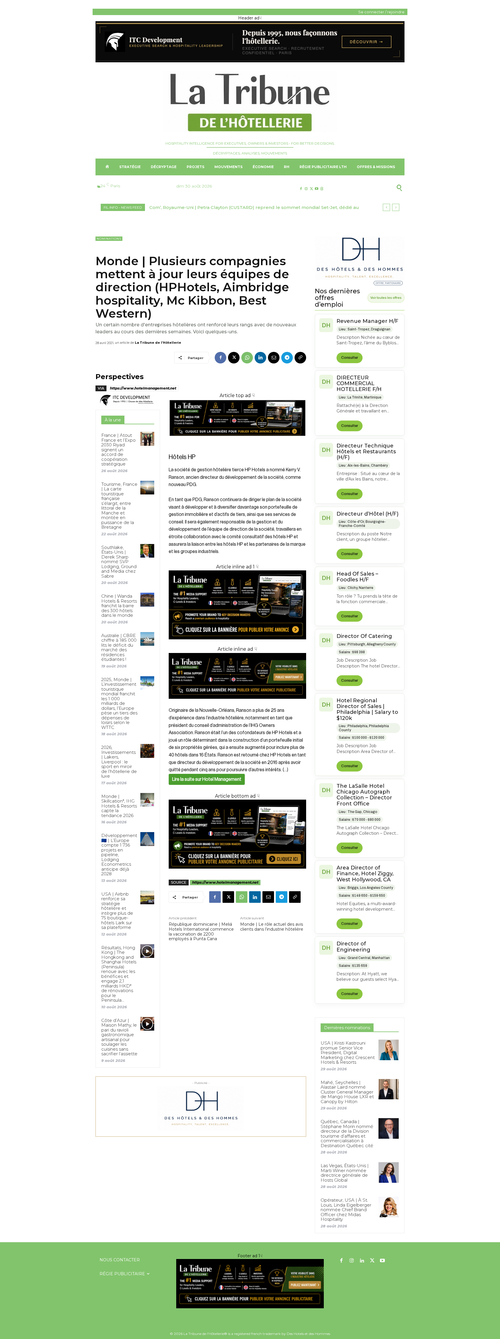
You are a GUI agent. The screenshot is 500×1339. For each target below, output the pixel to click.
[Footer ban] (250, 1283)
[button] (371, 188)
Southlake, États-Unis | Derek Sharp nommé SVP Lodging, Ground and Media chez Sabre (119, 562)
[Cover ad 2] (237, 604)
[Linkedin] (260, 357)
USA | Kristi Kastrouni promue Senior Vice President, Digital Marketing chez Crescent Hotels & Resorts (348, 1052)
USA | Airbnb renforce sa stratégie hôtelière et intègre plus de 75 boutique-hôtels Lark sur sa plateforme (117, 910)
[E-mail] (274, 357)
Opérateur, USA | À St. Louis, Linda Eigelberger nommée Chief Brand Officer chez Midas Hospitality (346, 1209)
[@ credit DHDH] (250, 60)
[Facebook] (301, 189)
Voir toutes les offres (386, 297)
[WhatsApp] (247, 357)
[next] (395, 207)
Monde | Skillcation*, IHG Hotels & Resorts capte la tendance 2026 (119, 806)
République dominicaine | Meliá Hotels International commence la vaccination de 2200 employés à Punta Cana (201, 931)
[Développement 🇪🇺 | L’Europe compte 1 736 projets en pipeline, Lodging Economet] (147, 839)
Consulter (349, 358)
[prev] (386, 207)
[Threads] (322, 189)
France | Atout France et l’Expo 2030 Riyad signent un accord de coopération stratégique (118, 449)
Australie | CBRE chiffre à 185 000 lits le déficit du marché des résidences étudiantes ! (119, 647)
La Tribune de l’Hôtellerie (158, 343)
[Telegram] (287, 357)
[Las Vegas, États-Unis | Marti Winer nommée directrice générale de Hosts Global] (388, 1172)
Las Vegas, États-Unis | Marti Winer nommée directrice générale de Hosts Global (345, 1173)
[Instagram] (306, 189)
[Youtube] (317, 189)
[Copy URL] (300, 357)
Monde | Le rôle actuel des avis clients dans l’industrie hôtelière (271, 927)
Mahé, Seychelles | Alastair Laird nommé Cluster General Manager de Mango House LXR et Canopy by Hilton (347, 1092)
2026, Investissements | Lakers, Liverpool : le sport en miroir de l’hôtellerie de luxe (119, 762)
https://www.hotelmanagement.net (143, 388)
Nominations (109, 239)
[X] (311, 189)
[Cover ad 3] (237, 703)
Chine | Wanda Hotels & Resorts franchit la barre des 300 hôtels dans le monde (119, 605)
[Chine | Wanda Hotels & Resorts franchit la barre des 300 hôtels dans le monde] (147, 599)
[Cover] (237, 441)
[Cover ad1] (237, 834)
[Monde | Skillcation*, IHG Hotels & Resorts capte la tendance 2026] (147, 800)
